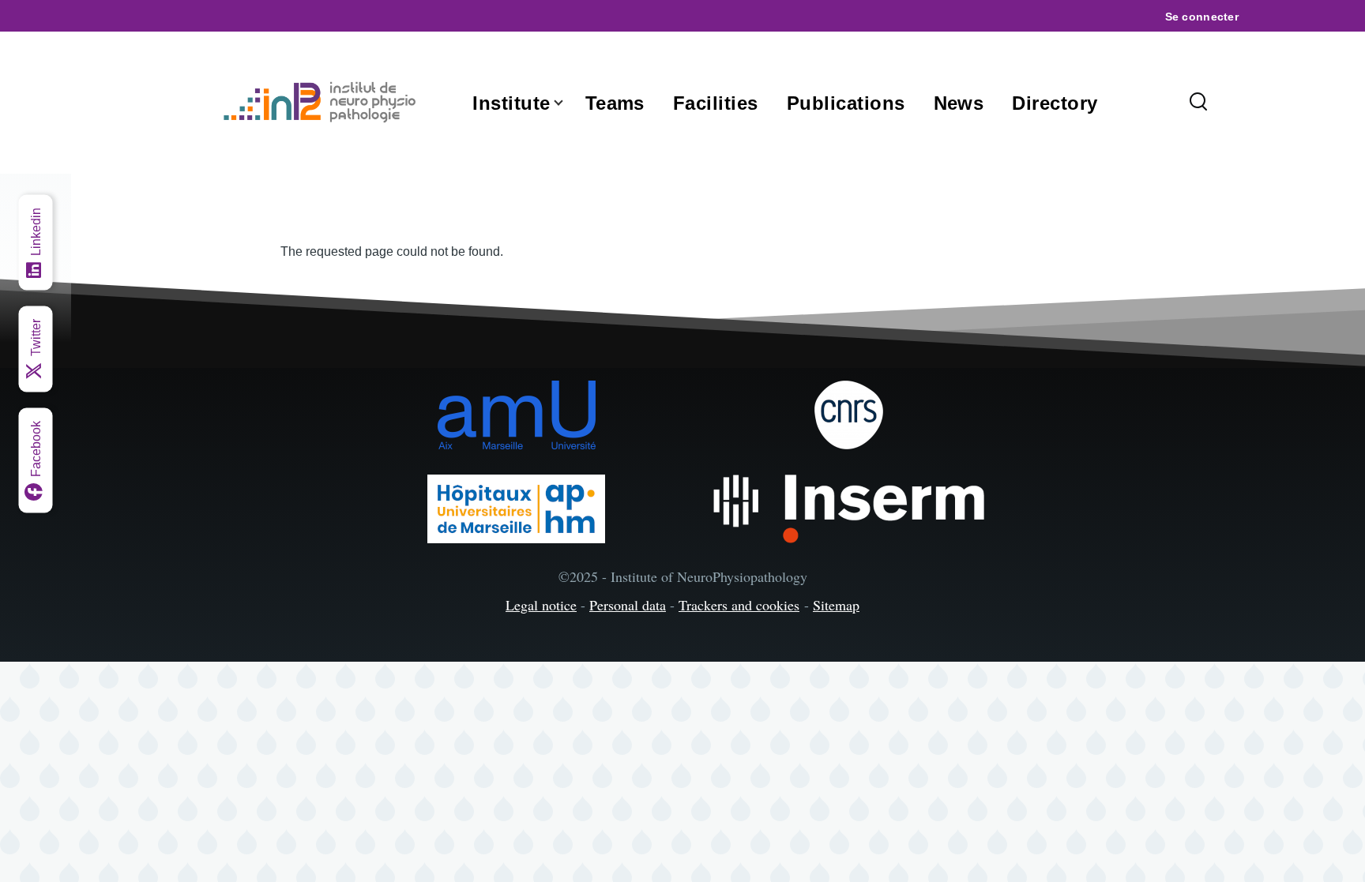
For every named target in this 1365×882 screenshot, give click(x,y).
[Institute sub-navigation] (568, 103)
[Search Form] (1198, 102)
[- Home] (323, 102)
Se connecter (1202, 16)
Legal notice (541, 604)
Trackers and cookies (739, 604)
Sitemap (836, 604)
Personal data (627, 604)
